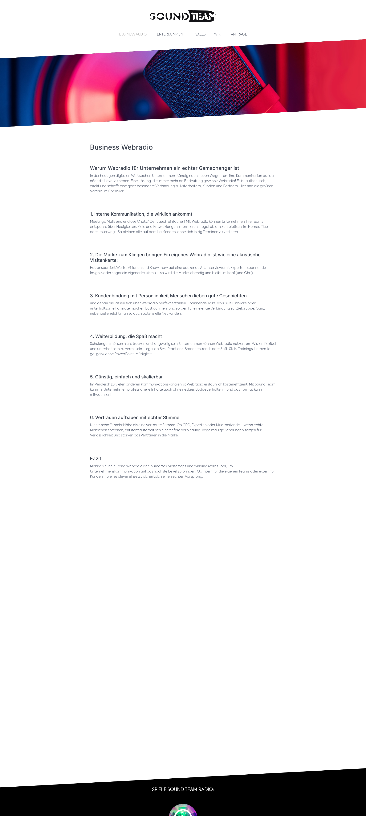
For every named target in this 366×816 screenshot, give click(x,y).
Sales (200, 34)
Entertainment (171, 34)
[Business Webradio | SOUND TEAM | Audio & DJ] (183, 24)
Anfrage (239, 34)
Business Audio (133, 34)
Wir (217, 34)
